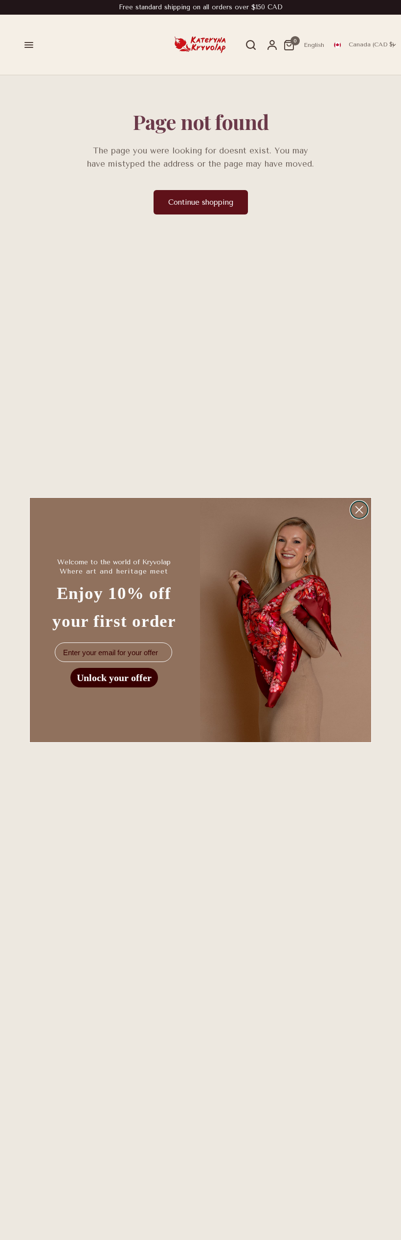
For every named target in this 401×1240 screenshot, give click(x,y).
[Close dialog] (359, 509)
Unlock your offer (114, 677)
